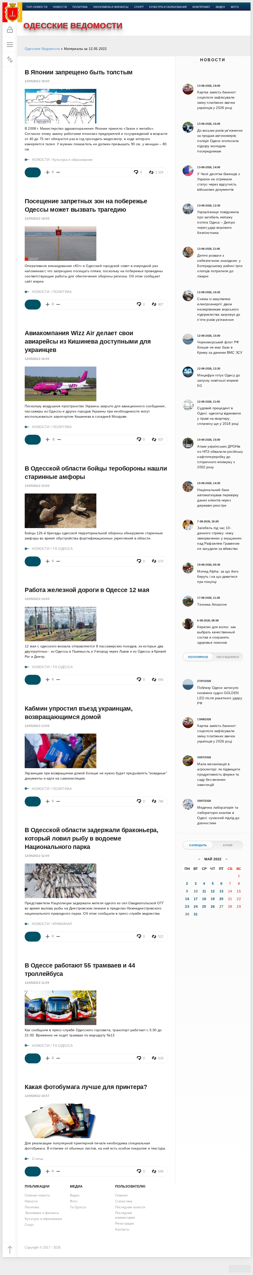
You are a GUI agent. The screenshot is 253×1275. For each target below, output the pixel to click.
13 (221, 891)
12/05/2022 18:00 (37, 218)
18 (204, 899)
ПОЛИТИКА (62, 292)
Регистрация (124, 1223)
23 (187, 906)
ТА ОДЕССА (63, 549)
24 (196, 906)
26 (213, 906)
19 (213, 899)
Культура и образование (168, 6)
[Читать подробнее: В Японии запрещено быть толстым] (33, 172)
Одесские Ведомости (42, 49)
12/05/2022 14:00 (37, 599)
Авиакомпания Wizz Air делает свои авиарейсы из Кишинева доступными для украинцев (88, 341)
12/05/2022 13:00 (37, 726)
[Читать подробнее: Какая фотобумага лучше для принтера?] (33, 1171)
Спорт (139, 6)
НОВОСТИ (40, 160)
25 (204, 906)
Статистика (123, 1201)
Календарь (198, 845)
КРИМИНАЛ (62, 924)
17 (196, 899)
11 (204, 891)
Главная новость (37, 1195)
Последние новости (130, 1207)
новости (60, 6)
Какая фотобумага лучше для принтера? (86, 1086)
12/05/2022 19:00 (37, 81)
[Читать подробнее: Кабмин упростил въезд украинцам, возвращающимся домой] (33, 801)
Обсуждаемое (227, 657)
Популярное (198, 657)
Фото (235, 6)
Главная (121, 1195)
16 (187, 899)
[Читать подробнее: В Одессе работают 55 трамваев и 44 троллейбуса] (33, 1058)
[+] (47, 172)
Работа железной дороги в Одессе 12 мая (87, 589)
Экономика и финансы (110, 6)
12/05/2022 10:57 (37, 1096)
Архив (227, 845)
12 (213, 891)
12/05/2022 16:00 (37, 359)
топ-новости (36, 6)
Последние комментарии (125, 1215)
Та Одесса (78, 1207)
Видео (220, 6)
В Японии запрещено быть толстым (79, 72)
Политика (79, 6)
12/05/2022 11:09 (37, 983)
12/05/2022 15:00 (37, 486)
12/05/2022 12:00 (37, 856)
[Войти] (9, 29)
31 (196, 914)
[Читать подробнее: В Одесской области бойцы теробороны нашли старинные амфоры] (33, 561)
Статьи (37, 1159)
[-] (58, 172)
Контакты (33, 12)
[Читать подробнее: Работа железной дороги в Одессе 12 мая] (33, 680)
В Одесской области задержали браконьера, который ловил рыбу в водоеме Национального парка (91, 838)
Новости (213, 60)
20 (221, 899)
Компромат (201, 6)
